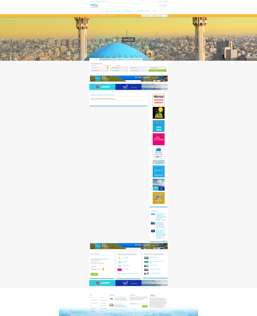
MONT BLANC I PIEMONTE (154, 273)
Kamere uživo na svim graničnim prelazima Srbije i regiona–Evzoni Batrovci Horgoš (160, 224)
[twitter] (165, 6)
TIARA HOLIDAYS (126, 265)
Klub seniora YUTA (103, 308)
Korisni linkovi (92, 308)
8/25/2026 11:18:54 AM (160, 219)
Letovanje (92, 311)
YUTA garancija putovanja (143, 11)
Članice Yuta (108, 11)
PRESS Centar (102, 305)
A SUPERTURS (125, 257)
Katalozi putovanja (119, 304)
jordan (109, 15)
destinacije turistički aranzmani (100, 15)
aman (113, 15)
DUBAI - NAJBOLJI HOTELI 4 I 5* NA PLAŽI (156, 262)
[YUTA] (94, 5)
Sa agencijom (95, 261)
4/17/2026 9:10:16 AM (160, 237)
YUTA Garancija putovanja (120, 297)
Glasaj (94, 274)
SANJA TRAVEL (125, 269)
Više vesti (164, 240)
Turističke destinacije (128, 11)
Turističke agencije (93, 300)
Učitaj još (118, 102)
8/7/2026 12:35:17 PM (160, 227)
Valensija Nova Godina (154, 269)
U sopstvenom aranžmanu (98, 263)
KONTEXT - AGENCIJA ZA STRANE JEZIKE (129, 274)
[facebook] (160, 6)
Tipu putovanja (108, 65)
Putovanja (117, 11)
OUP (91, 305)
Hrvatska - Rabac (153, 257)
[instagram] (163, 6)
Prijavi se (145, 306)
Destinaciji (94, 65)
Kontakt (155, 11)
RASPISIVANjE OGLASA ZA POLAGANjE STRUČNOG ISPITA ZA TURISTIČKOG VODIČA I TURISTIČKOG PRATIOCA (161, 216)
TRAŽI (156, 70)
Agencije (160, 1)
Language (165, 1)
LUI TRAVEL (124, 261)
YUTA (101, 11)
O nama (91, 297)
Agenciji (119, 65)
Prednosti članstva (103, 300)
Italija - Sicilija (153, 265)
